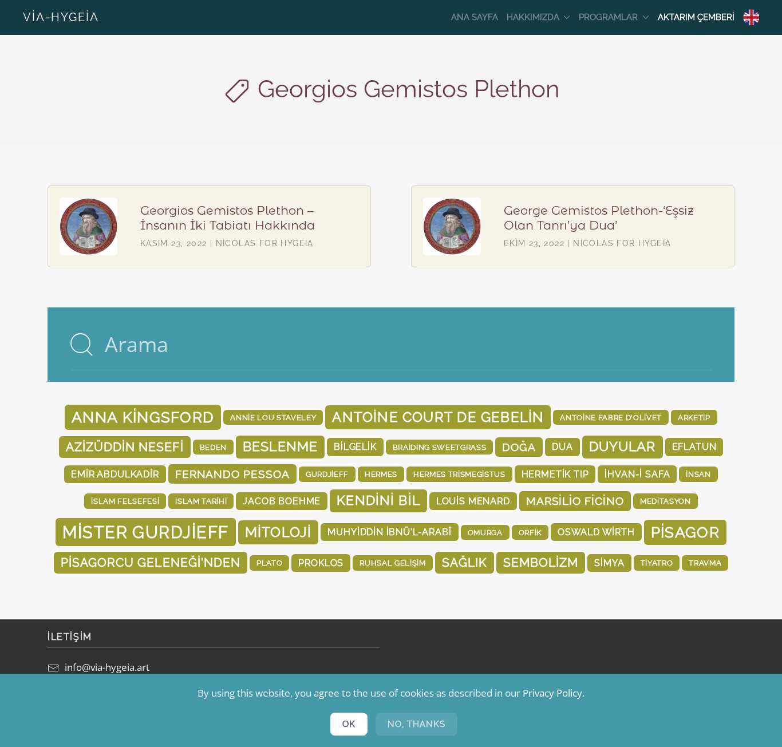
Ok (349, 724)
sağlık (464, 562)
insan (698, 474)
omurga (485, 532)
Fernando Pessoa (232, 474)
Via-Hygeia (61, 17)
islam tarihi (201, 500)
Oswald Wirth (596, 532)
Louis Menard (473, 501)
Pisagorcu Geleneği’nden (150, 562)
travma (705, 562)
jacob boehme (282, 501)
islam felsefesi (125, 500)
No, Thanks (416, 724)
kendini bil (378, 500)
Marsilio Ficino (575, 501)
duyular (622, 446)
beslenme (280, 446)
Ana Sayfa (474, 17)
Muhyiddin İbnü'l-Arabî (389, 532)
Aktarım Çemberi (696, 17)
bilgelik (355, 446)
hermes (381, 474)
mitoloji (278, 532)
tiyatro (657, 562)
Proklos (320, 563)
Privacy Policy (552, 692)
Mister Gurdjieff (145, 532)
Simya (609, 563)
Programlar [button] (608, 17)
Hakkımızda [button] (533, 17)
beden (213, 447)
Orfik (530, 532)
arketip (694, 417)
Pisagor (685, 532)
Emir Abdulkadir (115, 474)
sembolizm (541, 562)
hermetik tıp (555, 474)
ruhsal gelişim (392, 562)
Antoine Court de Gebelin (438, 417)
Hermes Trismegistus (459, 474)
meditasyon (665, 500)
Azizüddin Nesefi (125, 447)
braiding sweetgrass (440, 447)
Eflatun (694, 446)
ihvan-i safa (637, 474)
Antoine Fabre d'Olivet (611, 417)
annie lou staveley (273, 417)
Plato (269, 562)
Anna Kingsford (143, 417)
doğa (519, 447)
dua (562, 446)
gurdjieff (327, 474)
